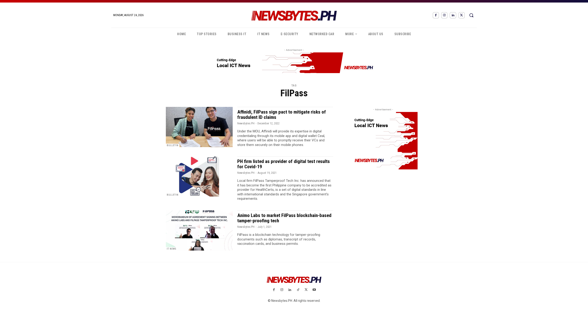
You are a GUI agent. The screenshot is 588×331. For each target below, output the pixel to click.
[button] (471, 15)
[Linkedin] (453, 15)
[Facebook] (436, 15)
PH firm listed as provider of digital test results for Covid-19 (283, 164)
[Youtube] (314, 290)
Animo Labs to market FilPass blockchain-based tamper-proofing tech (284, 218)
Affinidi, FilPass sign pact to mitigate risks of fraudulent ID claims (281, 114)
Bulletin (172, 145)
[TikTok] (298, 290)
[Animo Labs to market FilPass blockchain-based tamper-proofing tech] (199, 230)
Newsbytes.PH (245, 123)
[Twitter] (461, 15)
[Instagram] (444, 15)
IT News (171, 249)
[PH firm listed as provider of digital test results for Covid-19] (199, 176)
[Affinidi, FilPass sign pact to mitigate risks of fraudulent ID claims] (199, 127)
